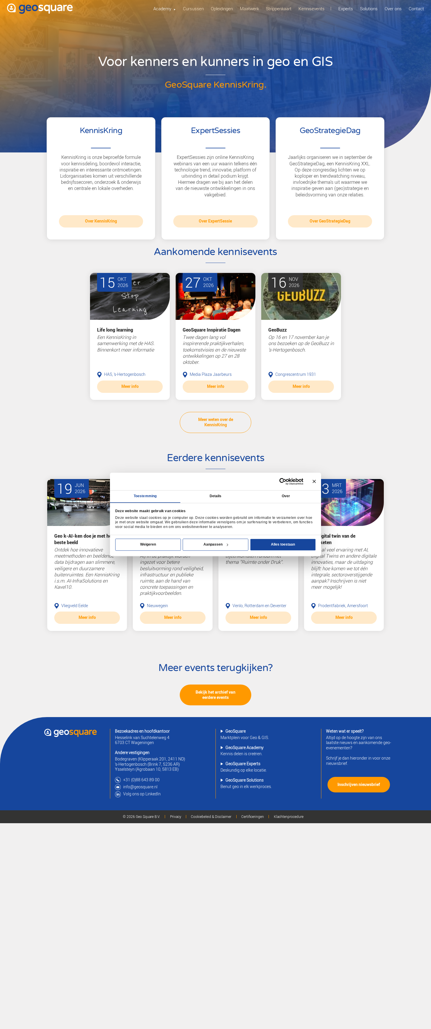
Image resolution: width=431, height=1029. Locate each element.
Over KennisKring (101, 221)
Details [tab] (216, 496)
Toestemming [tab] (145, 496)
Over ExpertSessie (215, 221)
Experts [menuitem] (345, 8)
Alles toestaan (283, 544)
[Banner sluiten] (314, 481)
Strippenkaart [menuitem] (278, 8)
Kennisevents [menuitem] (311, 8)
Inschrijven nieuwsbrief (358, 784)
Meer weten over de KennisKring (215, 422)
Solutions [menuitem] (369, 8)
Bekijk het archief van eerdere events (215, 695)
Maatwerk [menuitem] (249, 8)
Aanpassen (213, 544)
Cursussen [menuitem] (193, 8)
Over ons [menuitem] (393, 8)
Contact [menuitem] (416, 8)
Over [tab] (286, 496)
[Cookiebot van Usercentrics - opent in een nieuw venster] (282, 481)
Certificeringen (252, 817)
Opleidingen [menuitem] (222, 8)
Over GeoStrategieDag (330, 221)
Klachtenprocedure (288, 817)
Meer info (130, 386)
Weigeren (148, 544)
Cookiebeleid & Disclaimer (211, 817)
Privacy (175, 817)
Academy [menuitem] (162, 8)
